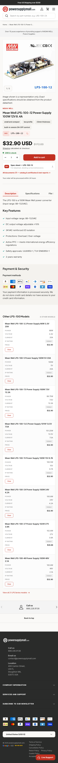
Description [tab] (10, 193)
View (9, 350)
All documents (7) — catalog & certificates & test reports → (26, 173)
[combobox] (29, 16)
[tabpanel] (29, 229)
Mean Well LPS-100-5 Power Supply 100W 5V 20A (28, 358)
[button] (48, 9)
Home (5, 24)
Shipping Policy (35, 745)
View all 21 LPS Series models (15, 592)
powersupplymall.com (17, 743)
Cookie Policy (34, 753)
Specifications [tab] (32, 193)
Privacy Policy (46, 751)
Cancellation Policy (36, 748)
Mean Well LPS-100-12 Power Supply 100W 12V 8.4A (21, 24)
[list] (29, 66)
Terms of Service (35, 742)
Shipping (6, 148)
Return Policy (34, 751)
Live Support (47, 757)
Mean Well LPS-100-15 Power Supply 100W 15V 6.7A (29, 458)
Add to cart (39, 157)
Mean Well (8, 108)
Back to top (29, 618)
